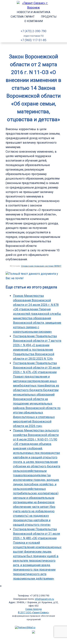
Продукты (48, 16)
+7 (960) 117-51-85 (33, 40)
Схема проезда (33, 609)
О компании (33, 21)
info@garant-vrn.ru (44, 599)
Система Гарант (23, 16)
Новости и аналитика (33, 12)
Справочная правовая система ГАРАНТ (41, 266)
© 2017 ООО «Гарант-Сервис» (33, 612)
